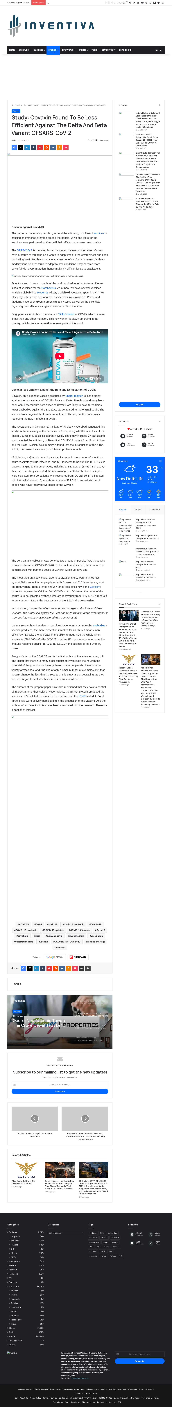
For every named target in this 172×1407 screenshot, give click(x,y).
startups (113, 1256)
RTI (10, 1278)
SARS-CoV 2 (24, 250)
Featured (13, 1270)
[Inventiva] (50, 26)
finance (106, 1242)
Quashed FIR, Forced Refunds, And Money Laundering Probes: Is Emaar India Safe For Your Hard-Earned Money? (94, 3)
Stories (52, 50)
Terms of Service (50, 1398)
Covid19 (100, 930)
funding (115, 1242)
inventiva (115, 1247)
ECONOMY (115, 1238)
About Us (24, 1398)
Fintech (14, 1295)
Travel (13, 1324)
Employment (108, 50)
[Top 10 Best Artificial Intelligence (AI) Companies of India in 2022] (126, 525)
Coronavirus (48, 287)
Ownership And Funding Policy (127, 1398)
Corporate (15, 1236)
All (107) (140, 405)
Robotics (15, 1315)
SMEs (13, 1257)
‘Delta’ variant (66, 314)
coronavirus (112, 1233)
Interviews (68, 50)
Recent (138, 509)
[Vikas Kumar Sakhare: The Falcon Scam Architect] (26, 1170)
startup (103, 1256)
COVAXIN (24, 924)
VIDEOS (12, 1345)
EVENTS (12, 1265)
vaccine (44, 941)
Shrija (14, 140)
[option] (59, 1022)
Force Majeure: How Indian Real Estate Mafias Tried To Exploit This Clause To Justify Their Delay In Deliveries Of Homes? (59, 1185)
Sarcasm (13, 1282)
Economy (15, 1240)
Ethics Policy (58, 1402)
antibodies (99, 625)
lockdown (93, 1251)
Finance (14, 1245)
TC (120, 1256)
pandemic (93, 1256)
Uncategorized (15, 1340)
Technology (16, 1320)
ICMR (82, 696)
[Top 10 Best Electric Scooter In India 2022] (126, 578)
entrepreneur (94, 1242)
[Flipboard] (78, 957)
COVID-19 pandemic (26, 930)
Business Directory (108, 1402)
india (37, 936)
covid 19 (53, 924)
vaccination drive (24, 941)
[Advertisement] (86, 77)
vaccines (99, 233)
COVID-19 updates (54, 930)
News (111, 1251)
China (102, 1233)
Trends (82, 50)
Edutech (14, 1290)
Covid (39, 924)
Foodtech (15, 1299)
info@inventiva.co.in (80, 1378)
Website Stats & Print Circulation (83, 1398)
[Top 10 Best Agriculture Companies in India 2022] (126, 540)
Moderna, (43, 292)
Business (38, 50)
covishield (23, 936)
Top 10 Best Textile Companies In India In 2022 (146, 564)
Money (14, 1253)
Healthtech (16, 1307)
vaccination (97, 936)
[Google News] (54, 957)
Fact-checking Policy (150, 1398)
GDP (13, 1249)
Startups (24, 50)
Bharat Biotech (74, 395)
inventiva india (76, 936)
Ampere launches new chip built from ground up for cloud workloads (147, 551)
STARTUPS (14, 1286)
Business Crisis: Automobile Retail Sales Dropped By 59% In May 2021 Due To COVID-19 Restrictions (147, 140)
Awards (95, 1402)
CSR (16, 1398)
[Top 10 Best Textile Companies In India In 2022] (126, 565)
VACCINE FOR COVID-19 (67, 941)
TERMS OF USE (105, 1398)
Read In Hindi (125, 50)
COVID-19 (96, 924)
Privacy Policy (35, 1398)
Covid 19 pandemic (74, 924)
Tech (94, 50)
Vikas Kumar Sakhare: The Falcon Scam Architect (23, 1182)
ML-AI (14, 1311)
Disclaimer (86, 1402)
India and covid (54, 936)
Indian (106, 1247)
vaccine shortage (96, 941)
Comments (155, 509)
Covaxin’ (95, 586)
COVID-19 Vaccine (80, 930)
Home (12, 50)
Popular (123, 509)
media (103, 1251)
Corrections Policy (72, 1402)
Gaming (14, 1303)
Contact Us (63, 1398)
